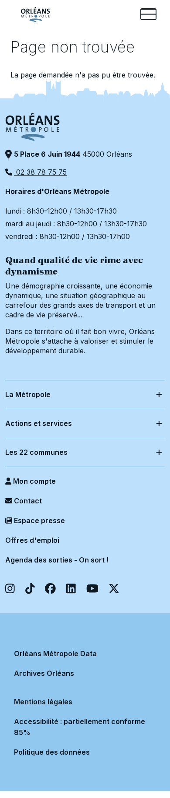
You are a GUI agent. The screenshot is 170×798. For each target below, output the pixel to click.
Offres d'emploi (32, 540)
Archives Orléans (44, 673)
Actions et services (38, 423)
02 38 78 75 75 (40, 172)
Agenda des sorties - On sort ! (57, 559)
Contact (27, 500)
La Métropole (28, 394)
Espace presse (38, 520)
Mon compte (33, 481)
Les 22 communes (36, 452)
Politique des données (52, 752)
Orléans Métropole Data (55, 653)
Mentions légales (43, 701)
